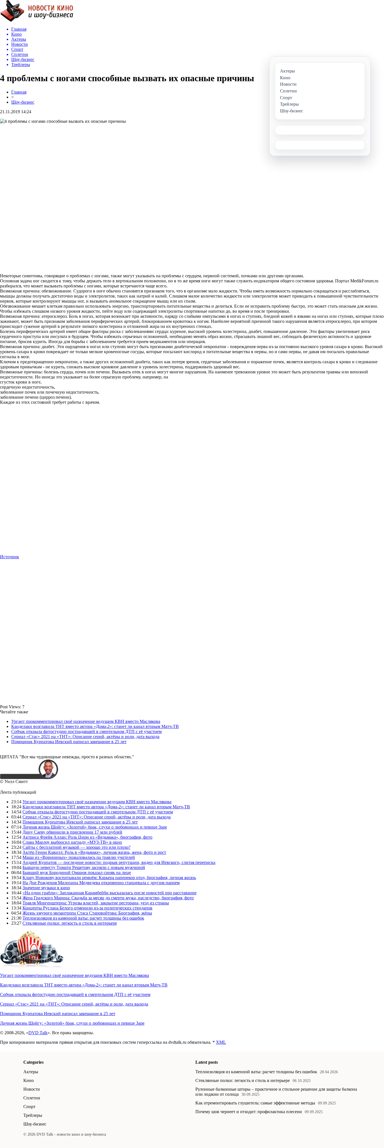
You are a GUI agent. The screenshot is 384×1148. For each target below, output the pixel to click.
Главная (18, 92)
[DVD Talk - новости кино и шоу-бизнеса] (36, 20)
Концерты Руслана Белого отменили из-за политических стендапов (87, 908)
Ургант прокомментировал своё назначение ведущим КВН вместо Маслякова (85, 721)
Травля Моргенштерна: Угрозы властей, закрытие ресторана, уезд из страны (95, 902)
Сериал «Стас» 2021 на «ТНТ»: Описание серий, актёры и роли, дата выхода (85, 736)
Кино (28, 1080)
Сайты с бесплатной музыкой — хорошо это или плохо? (76, 847)
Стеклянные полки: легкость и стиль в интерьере (69, 923)
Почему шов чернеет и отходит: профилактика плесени (248, 1111)
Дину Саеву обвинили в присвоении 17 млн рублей (72, 832)
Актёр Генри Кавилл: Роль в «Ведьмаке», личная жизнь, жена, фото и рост (94, 852)
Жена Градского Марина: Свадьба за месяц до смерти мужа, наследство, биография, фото (108, 897)
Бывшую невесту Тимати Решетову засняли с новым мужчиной (83, 867)
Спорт (29, 1106)
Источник (9, 556)
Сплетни (31, 1097)
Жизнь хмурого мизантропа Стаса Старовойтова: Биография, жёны (87, 913)
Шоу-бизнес (22, 102)
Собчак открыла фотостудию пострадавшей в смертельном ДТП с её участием (86, 731)
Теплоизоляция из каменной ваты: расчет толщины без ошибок (83, 918)
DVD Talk (38, 1032)
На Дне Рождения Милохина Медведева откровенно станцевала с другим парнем (101, 882)
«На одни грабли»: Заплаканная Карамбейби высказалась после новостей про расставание (109, 892)
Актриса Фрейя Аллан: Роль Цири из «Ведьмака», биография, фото (87, 837)
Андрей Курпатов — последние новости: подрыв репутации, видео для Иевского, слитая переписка (118, 862)
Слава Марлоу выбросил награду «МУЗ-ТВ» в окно (72, 842)
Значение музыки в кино (46, 887)
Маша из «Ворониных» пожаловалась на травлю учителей (78, 857)
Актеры (30, 1071)
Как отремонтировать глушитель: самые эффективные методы (255, 1103)
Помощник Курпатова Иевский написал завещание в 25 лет (69, 741)
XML (221, 1042)
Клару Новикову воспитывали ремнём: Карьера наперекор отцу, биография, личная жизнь (109, 877)
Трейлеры (32, 1115)
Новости (31, 1089)
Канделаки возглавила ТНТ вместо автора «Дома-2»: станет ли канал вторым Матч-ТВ (95, 726)
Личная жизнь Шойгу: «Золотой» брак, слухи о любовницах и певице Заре (94, 827)
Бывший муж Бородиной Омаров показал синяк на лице (76, 872)
